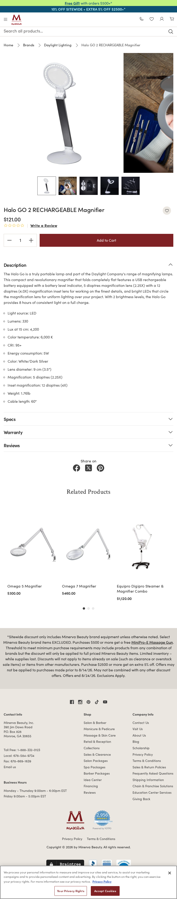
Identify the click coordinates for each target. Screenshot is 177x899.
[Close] (170, 873)
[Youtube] (105, 702)
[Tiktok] (97, 702)
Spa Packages (94, 767)
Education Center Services (152, 792)
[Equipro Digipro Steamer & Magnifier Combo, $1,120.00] (143, 546)
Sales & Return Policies (149, 767)
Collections (92, 748)
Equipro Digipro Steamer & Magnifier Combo (140, 588)
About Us (139, 735)
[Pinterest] (100, 468)
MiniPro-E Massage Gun (152, 642)
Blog (136, 741)
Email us (10, 767)
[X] (88, 468)
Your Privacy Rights (70, 891)
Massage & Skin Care (100, 735)
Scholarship (141, 748)
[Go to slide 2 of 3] (88, 608)
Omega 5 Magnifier (24, 586)
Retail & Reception (97, 741)
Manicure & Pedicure (99, 729)
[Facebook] (76, 468)
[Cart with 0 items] (172, 19)
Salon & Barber (95, 722)
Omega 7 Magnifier (79, 586)
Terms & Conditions (147, 760)
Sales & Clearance (97, 754)
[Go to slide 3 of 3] (93, 608)
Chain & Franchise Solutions (153, 786)
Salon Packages (96, 760)
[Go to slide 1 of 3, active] (84, 608)
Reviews (90, 792)
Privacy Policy (143, 754)
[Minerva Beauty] (17, 20)
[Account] (162, 19)
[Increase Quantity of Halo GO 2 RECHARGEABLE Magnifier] (31, 240)
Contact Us (141, 722)
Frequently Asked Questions (153, 773)
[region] (88, 882)
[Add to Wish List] (167, 210)
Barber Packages (97, 773)
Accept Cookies (105, 891)
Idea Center (93, 780)
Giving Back (141, 799)
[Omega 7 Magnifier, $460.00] (88, 546)
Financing (91, 786)
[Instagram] (80, 702)
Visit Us (138, 729)
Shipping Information (148, 780)
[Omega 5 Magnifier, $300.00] (33, 546)
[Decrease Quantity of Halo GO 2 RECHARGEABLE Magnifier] (9, 240)
